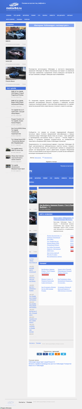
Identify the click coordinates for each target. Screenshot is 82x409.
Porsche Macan (5, 77)
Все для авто (56, 15)
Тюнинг (28, 15)
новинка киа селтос (58, 227)
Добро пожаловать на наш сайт (29, 179)
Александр (32, 153)
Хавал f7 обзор (56, 241)
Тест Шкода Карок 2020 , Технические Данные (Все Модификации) (13, 137)
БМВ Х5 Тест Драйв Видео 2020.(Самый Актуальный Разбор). (12, 98)
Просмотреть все (64, 255)
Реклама (24, 394)
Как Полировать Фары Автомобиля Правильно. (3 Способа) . (47, 272)
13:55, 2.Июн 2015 (11, 148)
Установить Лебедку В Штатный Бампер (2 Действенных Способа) (47, 280)
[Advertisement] (46, 52)
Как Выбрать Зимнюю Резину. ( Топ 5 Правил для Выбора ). (30, 263)
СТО (34, 15)
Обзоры (40, 15)
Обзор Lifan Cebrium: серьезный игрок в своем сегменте (12, 153)
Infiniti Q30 (4, 57)
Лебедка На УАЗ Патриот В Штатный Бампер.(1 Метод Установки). (63, 272)
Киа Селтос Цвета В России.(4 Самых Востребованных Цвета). (36, 246)
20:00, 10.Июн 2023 (11, 120)
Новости (47, 15)
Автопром (21, 15)
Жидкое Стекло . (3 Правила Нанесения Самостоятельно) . (30, 272)
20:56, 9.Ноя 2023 (27, 201)
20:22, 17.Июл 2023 (11, 102)
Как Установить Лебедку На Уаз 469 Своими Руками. (31, 280)
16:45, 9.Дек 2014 (11, 166)
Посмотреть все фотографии (8, 40)
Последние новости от (63, 206)
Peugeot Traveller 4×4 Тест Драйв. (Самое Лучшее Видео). (12, 116)
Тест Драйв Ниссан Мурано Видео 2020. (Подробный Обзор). (35, 235)
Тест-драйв (12, 15)
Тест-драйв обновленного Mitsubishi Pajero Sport (13, 162)
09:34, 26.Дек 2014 (11, 157)
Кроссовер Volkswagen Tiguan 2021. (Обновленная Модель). (50, 210)
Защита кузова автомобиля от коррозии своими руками (63, 289)
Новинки (3, 15)
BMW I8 (3, 37)
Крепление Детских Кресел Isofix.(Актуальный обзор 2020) (63, 263)
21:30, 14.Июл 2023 (11, 111)
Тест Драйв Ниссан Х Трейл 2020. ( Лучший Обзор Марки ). (12, 107)
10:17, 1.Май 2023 (11, 141)
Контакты (17, 394)
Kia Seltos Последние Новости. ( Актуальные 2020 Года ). (36, 240)
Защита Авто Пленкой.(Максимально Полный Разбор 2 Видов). (47, 263)
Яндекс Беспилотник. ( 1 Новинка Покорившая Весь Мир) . (36, 229)
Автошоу (65, 15)
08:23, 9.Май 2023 (11, 131)
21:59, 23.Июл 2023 (11, 93)
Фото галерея (74, 15)
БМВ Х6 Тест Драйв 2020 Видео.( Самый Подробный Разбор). (12, 89)
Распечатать (43, 153)
